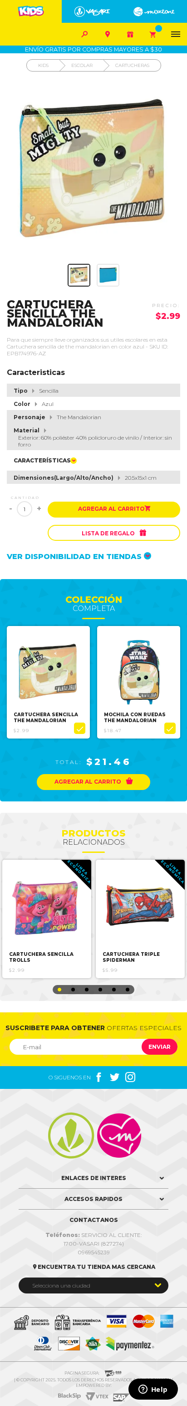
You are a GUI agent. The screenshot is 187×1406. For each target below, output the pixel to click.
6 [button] (127, 989)
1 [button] (59, 989)
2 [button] (73, 989)
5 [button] (114, 989)
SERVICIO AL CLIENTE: (93, 1235)
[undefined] (93, 170)
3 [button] (87, 989)
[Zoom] (79, 275)
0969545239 (94, 1252)
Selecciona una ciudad (61, 1285)
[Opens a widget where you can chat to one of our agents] (153, 1390)
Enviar (159, 1046)
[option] (48, 682)
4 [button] (100, 989)
